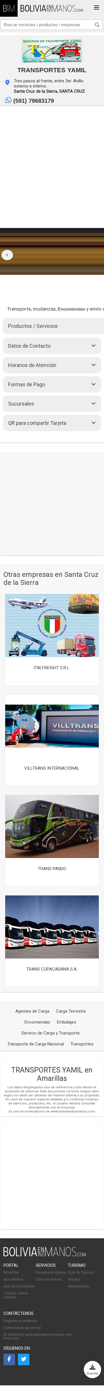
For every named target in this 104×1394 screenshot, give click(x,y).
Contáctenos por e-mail (22, 1328)
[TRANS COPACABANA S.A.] (52, 927)
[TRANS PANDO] (52, 827)
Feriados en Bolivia (51, 1273)
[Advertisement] (52, 160)
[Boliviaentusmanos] (9, 8)
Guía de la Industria (18, 1286)
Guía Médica (13, 1279)
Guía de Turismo (81, 1273)
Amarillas (11, 1273)
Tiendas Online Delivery (15, 1295)
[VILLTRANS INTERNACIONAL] (52, 726)
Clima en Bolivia (49, 1279)
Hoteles (74, 1279)
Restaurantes (79, 1286)
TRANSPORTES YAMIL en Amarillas (51, 1074)
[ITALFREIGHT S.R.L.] (52, 626)
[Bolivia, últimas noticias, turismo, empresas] (44, 1255)
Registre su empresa (20, 1321)
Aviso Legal (11, 1338)
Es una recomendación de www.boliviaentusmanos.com (52, 1111)
